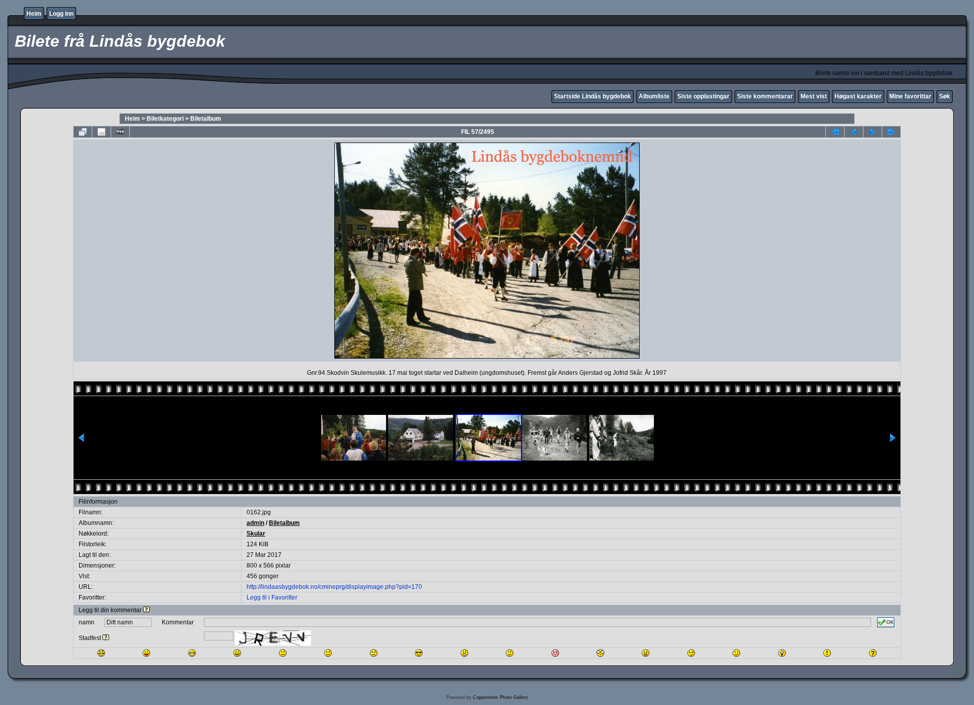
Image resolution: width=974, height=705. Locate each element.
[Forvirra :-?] (509, 653)
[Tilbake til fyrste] (835, 131)
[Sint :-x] (645, 653)
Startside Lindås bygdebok (592, 96)
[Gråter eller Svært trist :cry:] (373, 653)
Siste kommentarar (765, 96)
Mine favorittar (910, 96)
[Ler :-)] (237, 653)
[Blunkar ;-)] (736, 653)
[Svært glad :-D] (192, 653)
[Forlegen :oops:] (555, 653)
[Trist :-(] (328, 653)
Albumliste (654, 96)
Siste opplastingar (703, 96)
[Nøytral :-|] (283, 653)
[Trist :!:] (827, 653)
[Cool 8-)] (419, 653)
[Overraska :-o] (464, 653)
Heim (34, 13)
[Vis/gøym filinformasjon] (101, 131)
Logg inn (61, 13)
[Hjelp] (146, 610)
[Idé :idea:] (782, 653)
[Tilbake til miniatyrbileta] (83, 131)
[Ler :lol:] (101, 653)
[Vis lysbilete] (120, 131)
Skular (256, 533)
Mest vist (814, 96)
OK (890, 622)
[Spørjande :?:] (873, 653)
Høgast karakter (858, 96)
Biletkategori (165, 118)
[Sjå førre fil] (854, 131)
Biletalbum (205, 118)
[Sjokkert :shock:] (600, 653)
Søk (944, 96)
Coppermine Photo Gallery (500, 697)
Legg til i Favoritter (272, 597)
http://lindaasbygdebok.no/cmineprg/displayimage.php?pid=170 (334, 586)
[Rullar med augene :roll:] (691, 653)
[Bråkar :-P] (146, 653)
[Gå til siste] (891, 131)
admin (255, 522)
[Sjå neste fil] (872, 131)
